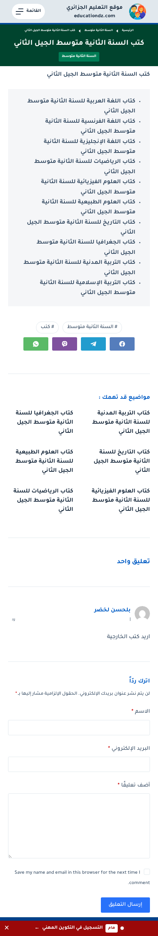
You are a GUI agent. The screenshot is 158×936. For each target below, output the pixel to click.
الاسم (141, 712)
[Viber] (64, 344)
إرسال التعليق (125, 905)
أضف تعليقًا (134, 785)
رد (13, 620)
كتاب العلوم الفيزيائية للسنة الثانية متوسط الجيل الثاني (121, 501)
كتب (47, 327)
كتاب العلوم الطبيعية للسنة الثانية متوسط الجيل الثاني (44, 462)
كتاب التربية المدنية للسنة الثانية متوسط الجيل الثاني (121, 423)
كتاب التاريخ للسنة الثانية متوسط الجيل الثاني (122, 462)
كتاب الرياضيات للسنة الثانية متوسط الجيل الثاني (43, 501)
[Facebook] (122, 344)
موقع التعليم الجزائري (94, 8)
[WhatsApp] (35, 344)
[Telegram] (93, 344)
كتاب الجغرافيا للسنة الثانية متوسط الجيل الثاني (44, 423)
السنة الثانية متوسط (79, 56)
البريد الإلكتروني (129, 749)
